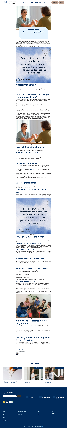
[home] (10, 2)
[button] (26, 2)
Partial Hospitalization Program (21, 411)
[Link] (8, 393)
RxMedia (42, 426)
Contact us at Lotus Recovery (35, 345)
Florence (39, 414)
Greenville (39, 411)
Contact (61, 2)
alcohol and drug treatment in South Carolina (29, 45)
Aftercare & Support (20, 414)
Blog (3, 414)
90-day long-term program (46, 159)
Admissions (31, 2)
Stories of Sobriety (5, 420)
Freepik (35, 144)
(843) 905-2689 (55, 2)
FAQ (44, 2)
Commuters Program (33, 169)
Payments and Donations (6, 419)
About (4, 411)
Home (23, 2)
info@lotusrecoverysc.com (46, 397)
